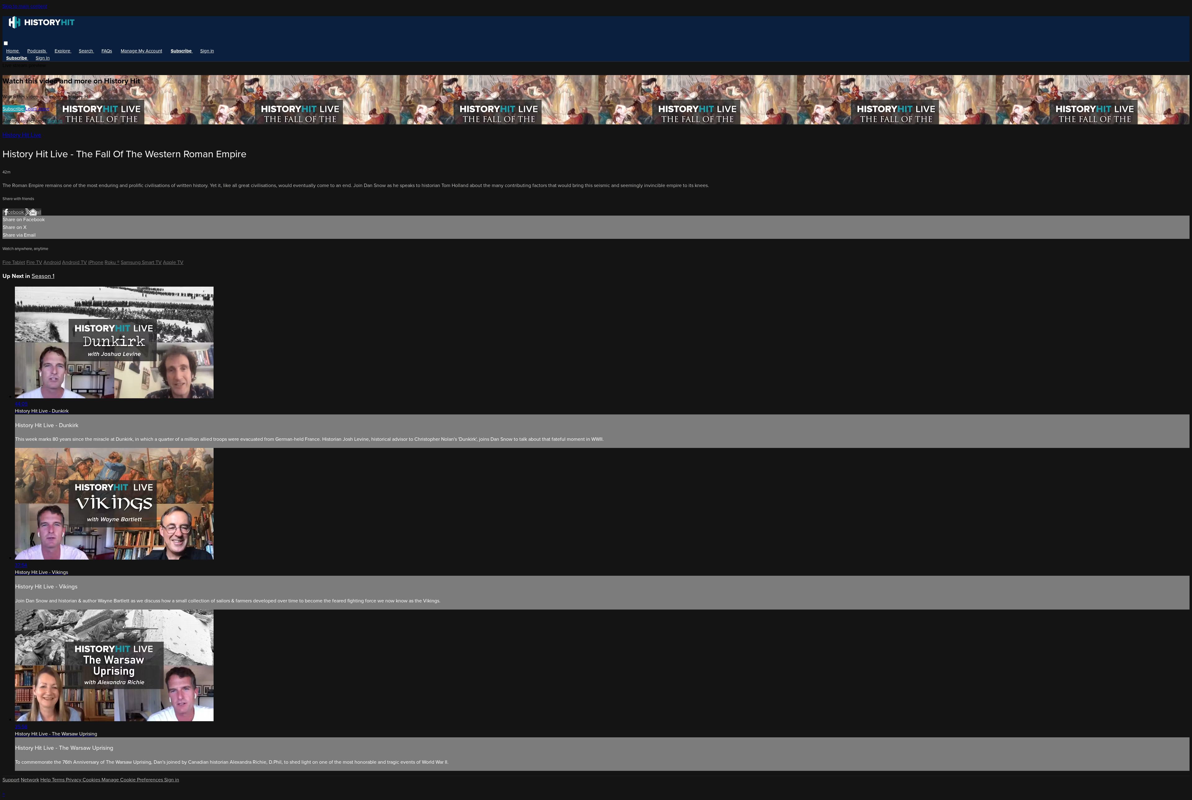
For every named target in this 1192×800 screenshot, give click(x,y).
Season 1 (43, 276)
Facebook (13, 212)
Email (35, 212)
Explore (63, 50)
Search (86, 50)
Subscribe (13, 108)
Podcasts (37, 50)
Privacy (74, 779)
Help (46, 779)
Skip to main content (24, 6)
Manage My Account (141, 50)
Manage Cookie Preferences (133, 779)
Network (30, 779)
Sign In (43, 58)
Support (11, 779)
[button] (6, 43)
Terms (59, 779)
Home (13, 50)
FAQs (107, 50)
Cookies (92, 779)
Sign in (207, 50)
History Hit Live (21, 135)
